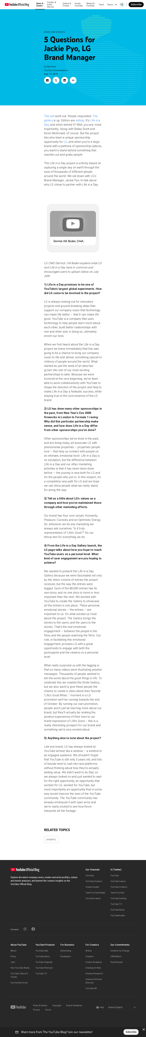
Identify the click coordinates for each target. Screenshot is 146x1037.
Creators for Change (119, 951)
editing (80, 120)
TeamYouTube (117, 893)
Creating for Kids (93, 968)
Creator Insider (92, 887)
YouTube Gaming (118, 898)
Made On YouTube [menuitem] (90, 4)
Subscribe (136, 4)
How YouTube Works (20, 968)
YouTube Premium (44, 968)
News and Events (54, 32)
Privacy (36, 1010)
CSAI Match (115, 956)
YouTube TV (116, 904)
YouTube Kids (42, 951)
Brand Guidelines (74, 1005)
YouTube (90, 875)
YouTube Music (117, 910)
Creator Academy (94, 962)
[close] (143, 1029)
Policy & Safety (40, 1005)
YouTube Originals (44, 962)
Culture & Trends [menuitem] (67, 4)
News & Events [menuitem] (39, 4)
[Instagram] (25, 929)
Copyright (56, 1005)
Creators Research (94, 973)
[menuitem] (101, 4)
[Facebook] (33, 929)
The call (49, 116)
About (13, 951)
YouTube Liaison (93, 898)
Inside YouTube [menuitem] (79, 4)
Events (51, 839)
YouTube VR (91, 988)
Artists (89, 951)
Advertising (65, 951)
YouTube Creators (94, 881)
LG (65, 141)
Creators (90, 956)
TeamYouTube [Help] (95, 893)
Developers (65, 956)
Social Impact (116, 962)
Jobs (13, 962)
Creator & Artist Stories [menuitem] (51, 4)
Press (13, 956)
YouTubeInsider (117, 915)
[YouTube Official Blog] (17, 5)
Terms (48, 1010)
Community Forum (19, 983)
